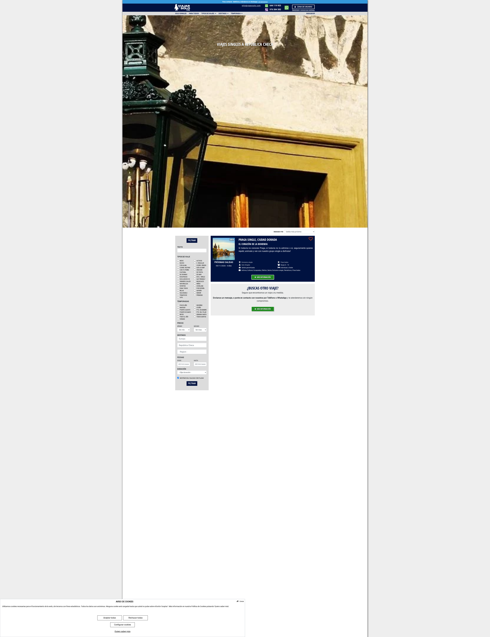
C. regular (200, 263)
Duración (181, 369)
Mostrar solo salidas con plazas (192, 378)
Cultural (183, 272)
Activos (199, 261)
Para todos (194, 13)
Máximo (196, 326)
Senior (199, 293)
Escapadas (183, 277)
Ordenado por (278, 232)
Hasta (196, 360)
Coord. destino (185, 268)
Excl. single (201, 277)
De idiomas (183, 274)
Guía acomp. (201, 268)
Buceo (182, 263)
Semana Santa (201, 314)
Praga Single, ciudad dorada (258, 239)
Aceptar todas (109, 618)
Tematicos (183, 295)
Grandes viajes (185, 281)
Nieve (181, 261)
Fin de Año (183, 305)
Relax (182, 291)
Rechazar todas (135, 618)
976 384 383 (275, 9)
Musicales (200, 281)
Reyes (182, 314)
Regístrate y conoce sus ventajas (303, 10)
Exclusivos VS (185, 279)
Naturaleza (184, 284)
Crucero (199, 270)
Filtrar (192, 240)
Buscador (310, 13)
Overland (200, 286)
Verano (182, 319)
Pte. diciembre (202, 310)
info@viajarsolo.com (251, 6)
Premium (200, 295)
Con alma (183, 265)
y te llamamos (263, 2)
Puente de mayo (185, 312)
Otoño (199, 307)
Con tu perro (184, 270)
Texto (180, 247)
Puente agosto (185, 310)
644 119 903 (275, 5)
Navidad (182, 307)
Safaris (199, 291)
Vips (181, 297)
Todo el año (184, 317)
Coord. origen (201, 265)
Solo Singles (180, 13)
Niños (198, 284)
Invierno (199, 305)
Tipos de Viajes (208, 13)
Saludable (183, 293)
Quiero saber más (122, 631)
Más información (264, 277)
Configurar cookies (122, 624)
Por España (200, 288)
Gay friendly (201, 279)
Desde (179, 360)
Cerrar (242, 601)
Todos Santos (201, 317)
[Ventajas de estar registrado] (311, 239)
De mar (199, 274)
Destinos (223, 13)
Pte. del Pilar (201, 312)
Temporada (236, 13)
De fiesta (200, 272)
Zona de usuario (304, 7)
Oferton (183, 286)
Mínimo (179, 326)
